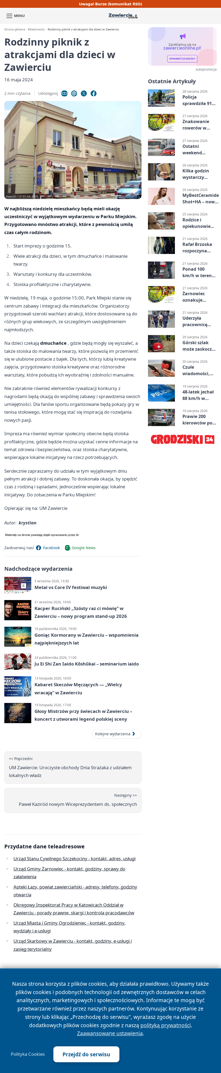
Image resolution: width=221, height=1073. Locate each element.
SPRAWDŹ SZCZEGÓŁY (182, 59)
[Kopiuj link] (64, 93)
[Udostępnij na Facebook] (93, 93)
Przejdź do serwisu (86, 1054)
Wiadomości (36, 29)
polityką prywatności (165, 1025)
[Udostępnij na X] (84, 93)
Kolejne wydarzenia (112, 733)
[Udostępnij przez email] (74, 93)
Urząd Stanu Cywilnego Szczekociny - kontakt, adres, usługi (74, 858)
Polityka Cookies (28, 1054)
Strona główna (14, 29)
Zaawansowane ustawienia (110, 1033)
